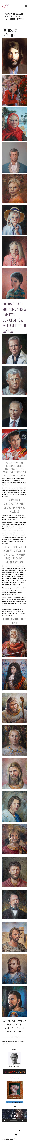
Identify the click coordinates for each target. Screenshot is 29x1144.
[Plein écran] (24, 1121)
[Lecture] (4, 1121)
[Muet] (22, 1121)
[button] (14, 1115)
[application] (14, 1115)
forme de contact (8, 615)
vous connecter (13, 1041)
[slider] (13, 1120)
